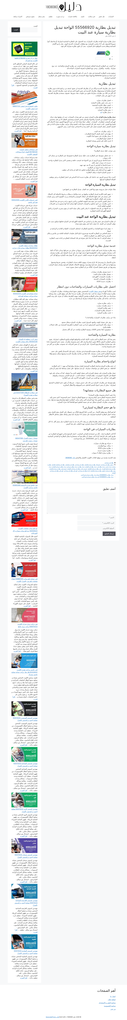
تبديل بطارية (81, 467)
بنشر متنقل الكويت (95, 291)
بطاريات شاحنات (69, 464)
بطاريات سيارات (109, 463)
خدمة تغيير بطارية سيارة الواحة (58, 469)
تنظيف (50, 16)
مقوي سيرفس (30, 16)
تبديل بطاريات (101, 467)
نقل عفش (102, 16)
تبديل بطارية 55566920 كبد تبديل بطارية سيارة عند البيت (97, 477)
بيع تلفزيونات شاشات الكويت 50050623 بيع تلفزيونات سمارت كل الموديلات (25, 530)
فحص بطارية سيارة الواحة (98, 471)
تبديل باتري (109, 467)
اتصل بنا (113, 996)
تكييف (82, 16)
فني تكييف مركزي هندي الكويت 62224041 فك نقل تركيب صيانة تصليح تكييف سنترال (24, 672)
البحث (35, 26)
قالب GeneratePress (52, 1017)
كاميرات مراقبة (17, 16)
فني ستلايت (91, 16)
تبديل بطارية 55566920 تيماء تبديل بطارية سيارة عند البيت (97, 475)
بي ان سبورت (60, 16)
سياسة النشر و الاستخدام (107, 1003)
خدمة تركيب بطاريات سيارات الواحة (77, 469)
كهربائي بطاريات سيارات (70, 471)
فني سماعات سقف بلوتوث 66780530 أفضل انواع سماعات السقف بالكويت (26, 152)
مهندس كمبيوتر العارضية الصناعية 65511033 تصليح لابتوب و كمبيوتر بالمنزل (26, 902)
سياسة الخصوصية (110, 1006)
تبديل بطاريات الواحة (91, 467)
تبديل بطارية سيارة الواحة (59, 467)
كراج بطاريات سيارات (84, 471)
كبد (101, 112)
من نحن (113, 1009)
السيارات (111, 16)
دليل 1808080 (70, 458)
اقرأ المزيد (18, 131)
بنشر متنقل (41, 16)
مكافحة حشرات (72, 16)
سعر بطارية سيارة (111, 471)
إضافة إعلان (112, 1000)
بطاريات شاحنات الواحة (58, 464)
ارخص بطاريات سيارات (107, 464)
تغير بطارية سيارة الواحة (94, 469)
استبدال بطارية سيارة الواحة (92, 464)
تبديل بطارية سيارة (72, 467)
